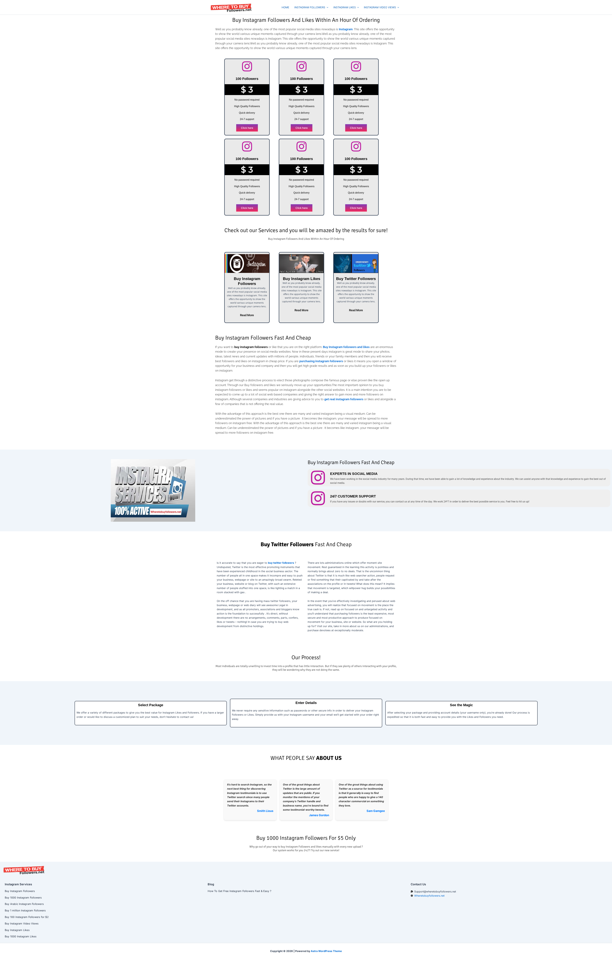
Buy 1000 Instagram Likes (20, 936)
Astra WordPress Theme (326, 951)
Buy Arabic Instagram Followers (24, 904)
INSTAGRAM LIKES (344, 7)
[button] (326, 7)
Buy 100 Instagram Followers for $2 (27, 917)
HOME (285, 7)
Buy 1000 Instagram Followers (23, 897)
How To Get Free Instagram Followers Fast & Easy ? (239, 891)
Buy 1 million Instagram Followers (25, 910)
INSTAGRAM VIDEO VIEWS (380, 7)
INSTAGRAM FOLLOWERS (309, 7)
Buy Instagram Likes (17, 930)
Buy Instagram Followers (20, 891)
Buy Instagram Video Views (21, 923)
